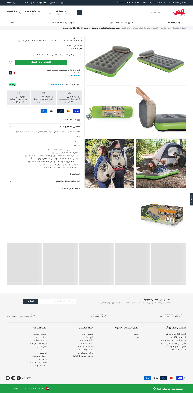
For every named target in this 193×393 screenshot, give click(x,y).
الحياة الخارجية (165, 28)
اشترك (31, 301)
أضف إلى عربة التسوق (41, 62)
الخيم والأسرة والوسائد (141, 28)
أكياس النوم (126, 28)
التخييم (155, 28)
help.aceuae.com (96, 317)
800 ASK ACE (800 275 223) (171, 317)
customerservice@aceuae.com (19, 317)
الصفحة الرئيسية (179, 28)
